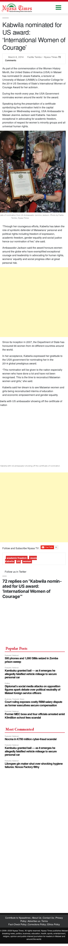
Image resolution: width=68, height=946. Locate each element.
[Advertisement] (34, 302)
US (18, 561)
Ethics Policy (53, 924)
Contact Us (49, 917)
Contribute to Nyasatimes (18, 917)
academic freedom (17, 558)
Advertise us (34, 921)
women (27, 561)
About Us (37, 917)
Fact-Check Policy (17, 924)
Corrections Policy (37, 924)
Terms (44, 921)
